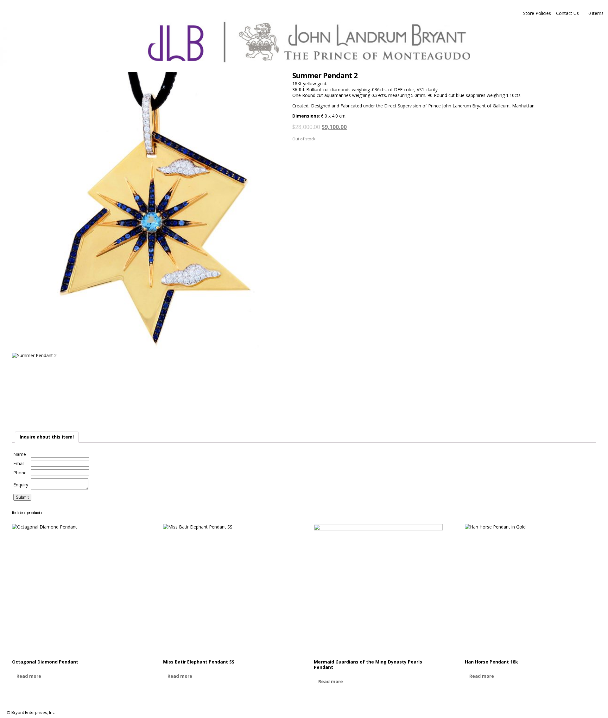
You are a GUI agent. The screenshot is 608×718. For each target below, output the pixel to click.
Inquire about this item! (47, 437)
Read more (28, 676)
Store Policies (537, 13)
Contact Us (567, 13)
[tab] (47, 437)
